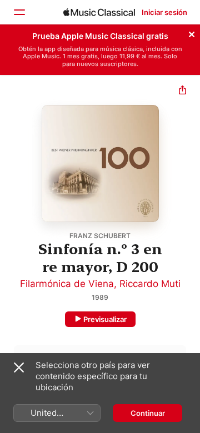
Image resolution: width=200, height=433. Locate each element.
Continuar (148, 413)
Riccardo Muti (150, 283)
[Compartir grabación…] (182, 91)
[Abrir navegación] (19, 12)
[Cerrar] (191, 32)
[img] (99, 12)
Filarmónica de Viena (67, 283)
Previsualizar (105, 319)
